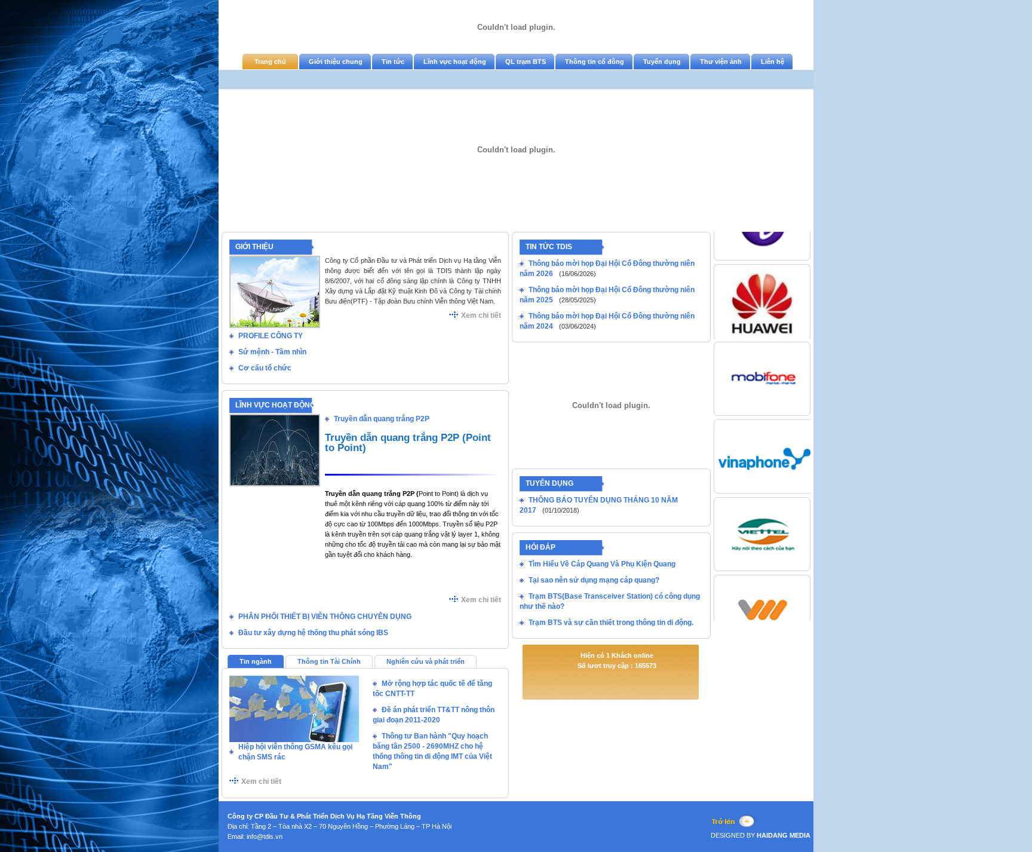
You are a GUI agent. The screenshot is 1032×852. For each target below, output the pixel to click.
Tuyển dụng (662, 61)
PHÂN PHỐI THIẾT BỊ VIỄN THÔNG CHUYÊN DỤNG (324, 616)
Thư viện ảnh (721, 61)
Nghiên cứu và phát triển (425, 661)
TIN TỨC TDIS (549, 247)
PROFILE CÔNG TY (270, 336)
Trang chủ (270, 61)
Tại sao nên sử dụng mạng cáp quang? (594, 580)
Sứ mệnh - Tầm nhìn (272, 352)
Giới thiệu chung (336, 61)
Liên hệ (772, 61)
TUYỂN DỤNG (549, 483)
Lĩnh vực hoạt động (454, 61)
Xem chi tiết (481, 315)
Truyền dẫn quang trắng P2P (381, 419)
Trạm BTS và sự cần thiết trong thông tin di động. (611, 622)
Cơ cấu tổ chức (264, 368)
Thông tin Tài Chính (329, 661)
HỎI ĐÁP (540, 547)
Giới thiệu (254, 247)
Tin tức (393, 61)
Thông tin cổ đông (594, 61)
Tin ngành (255, 661)
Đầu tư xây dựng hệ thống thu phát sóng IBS (313, 633)
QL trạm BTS (525, 61)
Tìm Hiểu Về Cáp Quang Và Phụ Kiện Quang (602, 564)
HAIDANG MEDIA (782, 835)
